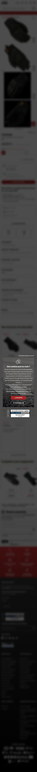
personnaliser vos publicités (15, 391)
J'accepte (19, 397)
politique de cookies (20, 387)
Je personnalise (18, 403)
